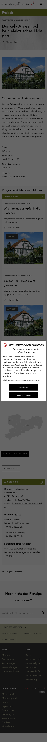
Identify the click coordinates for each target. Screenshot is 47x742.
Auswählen (23, 387)
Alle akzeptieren (23, 395)
